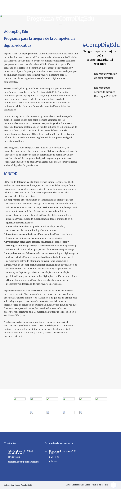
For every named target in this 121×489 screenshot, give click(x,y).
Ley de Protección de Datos (78, 485)
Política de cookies (100, 485)
